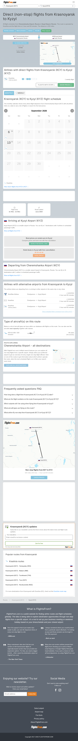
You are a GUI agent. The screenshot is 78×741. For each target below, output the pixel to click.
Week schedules (21, 30)
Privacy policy (39, 719)
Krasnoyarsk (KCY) (18, 600)
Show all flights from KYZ (12, 231)
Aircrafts (37, 30)
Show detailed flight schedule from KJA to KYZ (57, 311)
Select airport (39, 708)
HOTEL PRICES (39, 255)
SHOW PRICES (65, 85)
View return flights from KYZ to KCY (15, 186)
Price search (46, 31)
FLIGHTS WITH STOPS (45, 85)
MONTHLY (9, 93)
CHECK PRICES (39, 477)
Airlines (30, 30)
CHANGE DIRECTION (21, 43)
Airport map (39, 712)
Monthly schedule (9, 30)
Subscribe (32, 694)
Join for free (39, 543)
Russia (5, 600)
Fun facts (39, 715)
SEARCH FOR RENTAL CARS (39, 243)
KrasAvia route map (60, 591)
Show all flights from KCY (12, 275)
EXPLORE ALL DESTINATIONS (16, 365)
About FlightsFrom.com (39, 722)
